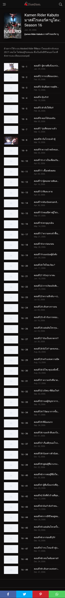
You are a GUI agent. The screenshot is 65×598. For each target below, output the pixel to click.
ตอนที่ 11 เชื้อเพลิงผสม (45, 170)
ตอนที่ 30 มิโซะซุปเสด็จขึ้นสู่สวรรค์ (46, 369)
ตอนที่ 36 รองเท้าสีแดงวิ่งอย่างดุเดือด (46, 432)
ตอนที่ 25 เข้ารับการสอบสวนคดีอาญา (46, 317)
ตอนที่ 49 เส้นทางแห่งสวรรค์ (46, 569)
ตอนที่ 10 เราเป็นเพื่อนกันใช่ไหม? (46, 160)
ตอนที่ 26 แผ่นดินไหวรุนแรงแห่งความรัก (46, 327)
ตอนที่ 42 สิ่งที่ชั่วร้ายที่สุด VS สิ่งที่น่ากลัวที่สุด (46, 495)
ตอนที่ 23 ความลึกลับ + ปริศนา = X (46, 296)
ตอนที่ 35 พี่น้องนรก (43, 422)
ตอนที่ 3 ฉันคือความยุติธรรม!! (46, 86)
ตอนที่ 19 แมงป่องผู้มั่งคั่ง (45, 254)
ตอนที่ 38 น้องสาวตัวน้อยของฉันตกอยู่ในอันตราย (46, 453)
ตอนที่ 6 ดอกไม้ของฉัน (44, 118)
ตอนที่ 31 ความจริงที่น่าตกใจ (46, 380)
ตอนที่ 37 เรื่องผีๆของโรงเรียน (46, 443)
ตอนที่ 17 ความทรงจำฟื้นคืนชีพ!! (46, 233)
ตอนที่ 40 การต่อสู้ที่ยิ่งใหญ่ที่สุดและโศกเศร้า (46, 474)
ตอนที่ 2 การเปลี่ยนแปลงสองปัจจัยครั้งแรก (46, 76)
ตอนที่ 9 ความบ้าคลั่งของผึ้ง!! (46, 149)
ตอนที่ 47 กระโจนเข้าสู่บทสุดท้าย (46, 547)
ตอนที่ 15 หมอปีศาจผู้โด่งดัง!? (46, 212)
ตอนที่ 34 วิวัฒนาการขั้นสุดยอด (46, 411)
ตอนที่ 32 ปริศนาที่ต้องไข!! (46, 390)
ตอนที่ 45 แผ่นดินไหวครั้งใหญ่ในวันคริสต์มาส (46, 527)
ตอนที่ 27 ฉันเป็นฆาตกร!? (46, 338)
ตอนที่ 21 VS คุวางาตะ (44, 275)
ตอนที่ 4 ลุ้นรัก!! (41, 97)
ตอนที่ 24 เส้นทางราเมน (45, 306)
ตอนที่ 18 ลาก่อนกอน (44, 244)
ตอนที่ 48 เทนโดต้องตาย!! (46, 558)
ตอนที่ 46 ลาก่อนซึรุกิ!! (44, 537)
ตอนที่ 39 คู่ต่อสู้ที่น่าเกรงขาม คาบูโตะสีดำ (46, 464)
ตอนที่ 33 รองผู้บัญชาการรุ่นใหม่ (46, 401)
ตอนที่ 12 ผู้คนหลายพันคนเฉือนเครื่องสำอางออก (46, 181)
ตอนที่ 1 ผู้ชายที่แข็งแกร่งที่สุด (46, 65)
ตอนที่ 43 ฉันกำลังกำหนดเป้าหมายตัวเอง (46, 506)
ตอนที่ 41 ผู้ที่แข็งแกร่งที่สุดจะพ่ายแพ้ (46, 485)
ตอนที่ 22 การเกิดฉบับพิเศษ (46, 286)
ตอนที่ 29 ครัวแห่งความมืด (46, 359)
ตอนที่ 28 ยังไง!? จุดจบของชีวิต (46, 348)
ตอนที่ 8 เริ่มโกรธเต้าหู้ (44, 139)
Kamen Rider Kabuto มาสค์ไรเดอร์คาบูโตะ (41, 35)
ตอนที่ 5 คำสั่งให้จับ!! (43, 107)
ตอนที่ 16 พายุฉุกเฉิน (44, 223)
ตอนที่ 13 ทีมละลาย (43, 191)
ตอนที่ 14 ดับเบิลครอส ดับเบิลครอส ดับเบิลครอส (46, 202)
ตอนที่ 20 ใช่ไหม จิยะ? (44, 265)
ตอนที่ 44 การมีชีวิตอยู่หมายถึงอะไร (46, 516)
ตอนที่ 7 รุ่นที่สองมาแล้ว (45, 128)
